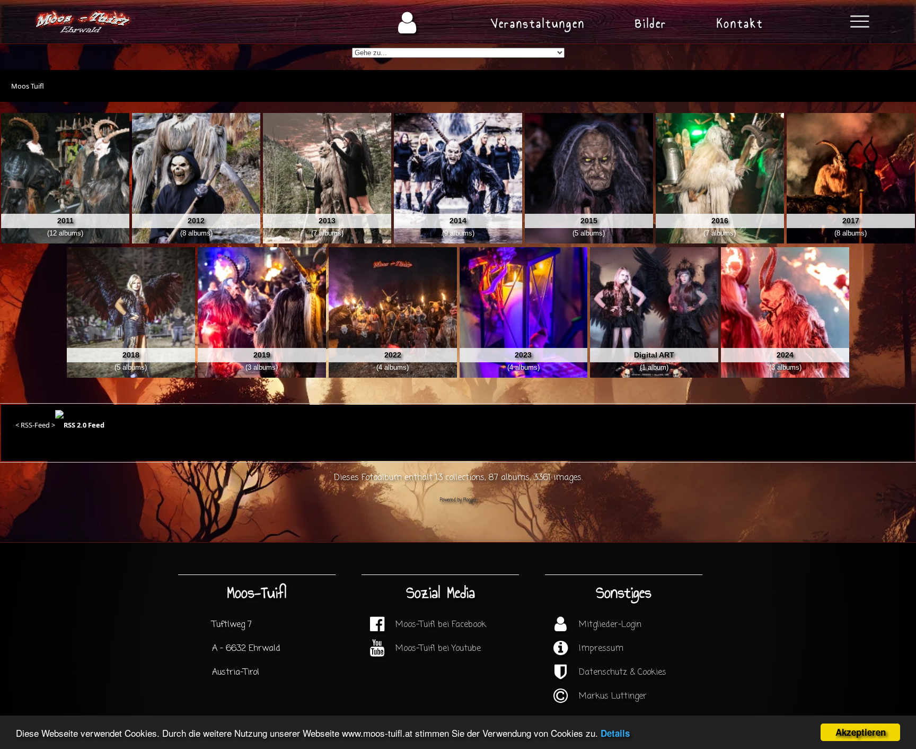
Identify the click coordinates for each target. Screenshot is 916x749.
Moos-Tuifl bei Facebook (440, 625)
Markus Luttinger (613, 696)
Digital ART (654, 355)
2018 (130, 355)
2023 (523, 355)
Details (615, 733)
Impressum (601, 648)
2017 (850, 220)
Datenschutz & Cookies (622, 672)
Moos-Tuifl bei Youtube (438, 648)
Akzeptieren (860, 732)
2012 (196, 220)
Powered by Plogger (458, 500)
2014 (458, 220)
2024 (785, 355)
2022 (392, 355)
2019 (261, 355)
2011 (65, 220)
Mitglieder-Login (610, 625)
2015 (588, 220)
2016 (719, 220)
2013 (327, 220)
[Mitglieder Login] (408, 23)
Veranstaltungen (538, 23)
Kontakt (740, 23)
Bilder (651, 23)
